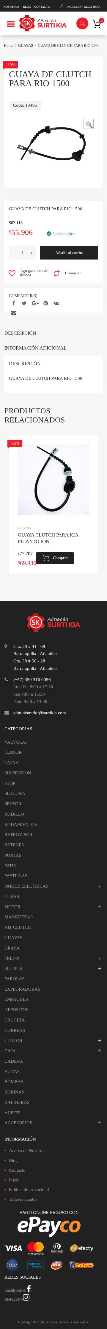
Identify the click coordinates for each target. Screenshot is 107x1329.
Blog (13, 1160)
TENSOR (13, 752)
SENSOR (12, 803)
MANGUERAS (18, 917)
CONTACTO (42, 6)
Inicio (14, 1180)
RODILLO (14, 814)
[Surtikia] (43, 24)
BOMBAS (13, 1081)
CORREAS (14, 1030)
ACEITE (12, 1112)
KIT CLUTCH (17, 927)
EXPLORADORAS (22, 989)
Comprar (60, 558)
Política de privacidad (29, 1189)
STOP (9, 783)
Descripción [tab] (20, 333)
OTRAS (11, 896)
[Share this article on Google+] (34, 303)
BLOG (27, 6)
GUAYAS (25, 46)
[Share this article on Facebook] (13, 303)
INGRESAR (74, 6)
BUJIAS (12, 1071)
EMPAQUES (16, 999)
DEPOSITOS (16, 1009)
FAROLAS (14, 978)
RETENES (14, 845)
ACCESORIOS (18, 1122)
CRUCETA (14, 1020)
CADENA (13, 1061)
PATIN (10, 865)
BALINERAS (16, 1102)
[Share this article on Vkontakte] (55, 303)
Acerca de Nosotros (27, 1150)
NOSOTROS (11, 6)
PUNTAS (12, 855)
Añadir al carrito (69, 253)
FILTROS (13, 968)
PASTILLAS (15, 875)
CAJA (10, 1050)
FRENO (11, 958)
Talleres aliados (23, 1199)
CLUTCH (13, 1040)
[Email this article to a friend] (13, 313)
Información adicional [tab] (35, 347)
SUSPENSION (17, 773)
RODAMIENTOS (20, 824)
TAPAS (11, 762)
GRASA (12, 948)
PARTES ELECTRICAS (26, 886)
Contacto (17, 1170)
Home (8, 46)
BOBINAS (14, 1092)
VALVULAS (16, 742)
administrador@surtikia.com (39, 712)
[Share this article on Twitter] (23, 303)
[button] (89, 124)
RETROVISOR (18, 834)
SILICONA (14, 793)
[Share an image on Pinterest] (45, 303)
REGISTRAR (92, 6)
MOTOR (12, 906)
